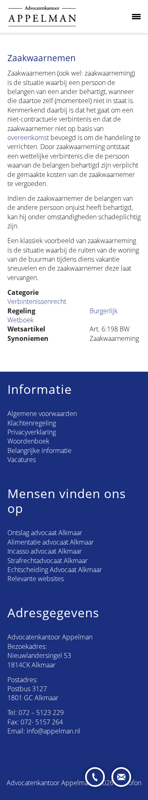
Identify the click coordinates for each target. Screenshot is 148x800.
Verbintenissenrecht (36, 301)
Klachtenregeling (31, 423)
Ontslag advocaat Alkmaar (44, 532)
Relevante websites (35, 578)
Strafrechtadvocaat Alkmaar (47, 560)
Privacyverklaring (31, 432)
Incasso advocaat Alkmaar (44, 551)
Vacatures (21, 459)
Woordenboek (28, 441)
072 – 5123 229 (41, 712)
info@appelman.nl (53, 731)
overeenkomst (28, 137)
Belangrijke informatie (39, 450)
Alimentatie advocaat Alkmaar (50, 542)
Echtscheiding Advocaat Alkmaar (54, 569)
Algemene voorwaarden (42, 413)
